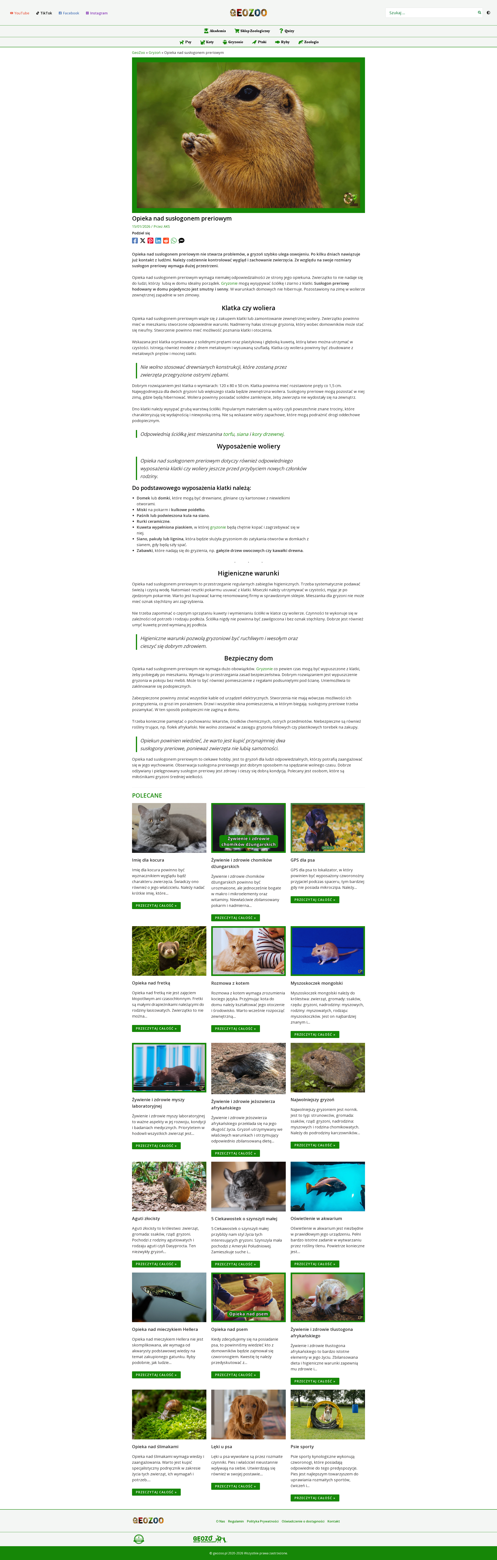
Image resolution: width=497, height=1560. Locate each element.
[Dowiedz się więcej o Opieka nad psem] (248, 1297)
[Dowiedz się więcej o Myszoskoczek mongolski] (328, 950)
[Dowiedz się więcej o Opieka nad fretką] (169, 950)
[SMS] (181, 241)
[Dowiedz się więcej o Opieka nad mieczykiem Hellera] (169, 1297)
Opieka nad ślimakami (155, 1446)
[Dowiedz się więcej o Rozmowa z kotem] (248, 950)
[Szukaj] (479, 13)
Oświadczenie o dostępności (303, 1521)
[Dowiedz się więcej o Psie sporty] (328, 1414)
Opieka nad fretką (151, 983)
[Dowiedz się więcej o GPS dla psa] (328, 827)
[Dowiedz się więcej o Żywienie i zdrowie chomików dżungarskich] (248, 827)
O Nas (220, 1521)
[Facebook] (135, 241)
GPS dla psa (303, 860)
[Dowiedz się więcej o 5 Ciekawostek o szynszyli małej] (248, 1186)
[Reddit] (166, 241)
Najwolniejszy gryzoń (312, 1099)
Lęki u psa (221, 1446)
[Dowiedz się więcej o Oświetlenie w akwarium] (328, 1186)
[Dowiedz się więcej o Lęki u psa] (248, 1414)
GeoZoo (138, 52)
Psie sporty (302, 1446)
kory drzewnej (267, 434)
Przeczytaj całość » (156, 905)
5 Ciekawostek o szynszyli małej (244, 1218)
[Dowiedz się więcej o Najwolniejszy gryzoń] (328, 1067)
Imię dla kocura (148, 860)
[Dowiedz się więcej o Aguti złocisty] (169, 1186)
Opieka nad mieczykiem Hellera (165, 1329)
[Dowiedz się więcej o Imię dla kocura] (169, 827)
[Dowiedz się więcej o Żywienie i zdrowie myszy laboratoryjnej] (169, 1067)
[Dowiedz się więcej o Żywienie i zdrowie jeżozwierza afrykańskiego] (248, 1068)
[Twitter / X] (143, 241)
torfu (228, 434)
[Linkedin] (158, 241)
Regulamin (236, 1521)
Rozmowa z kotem (230, 983)
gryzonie (218, 527)
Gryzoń (155, 52)
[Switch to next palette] (488, 12)
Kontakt (334, 1521)
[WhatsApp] (174, 241)
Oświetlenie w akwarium (316, 1218)
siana (242, 434)
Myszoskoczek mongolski (317, 983)
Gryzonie (229, 283)
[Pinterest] (150, 241)
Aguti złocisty (146, 1218)
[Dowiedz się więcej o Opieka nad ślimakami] (169, 1414)
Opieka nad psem (229, 1329)
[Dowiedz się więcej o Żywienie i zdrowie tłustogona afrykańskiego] (328, 1297)
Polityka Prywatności (263, 1521)
